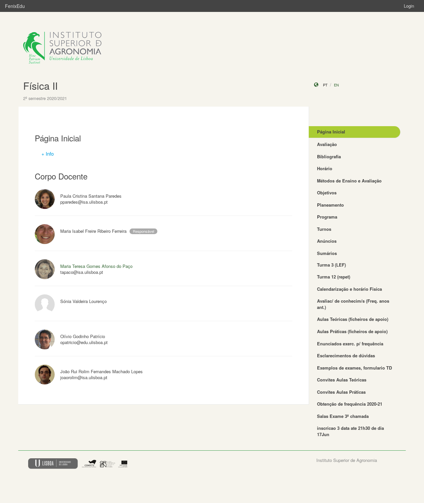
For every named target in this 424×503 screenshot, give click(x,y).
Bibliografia (329, 156)
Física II (40, 85)
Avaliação (327, 144)
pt (325, 84)
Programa (327, 217)
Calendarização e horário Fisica (349, 289)
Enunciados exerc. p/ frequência (350, 343)
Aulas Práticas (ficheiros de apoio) (352, 331)
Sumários (327, 253)
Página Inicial (331, 131)
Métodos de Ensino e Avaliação (349, 180)
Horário (324, 168)
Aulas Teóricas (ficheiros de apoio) (352, 319)
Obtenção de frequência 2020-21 (349, 404)
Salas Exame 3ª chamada (343, 416)
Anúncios (327, 241)
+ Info (47, 153)
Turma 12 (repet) (333, 277)
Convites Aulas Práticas (341, 392)
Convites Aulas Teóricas (341, 380)
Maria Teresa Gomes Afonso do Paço (96, 266)
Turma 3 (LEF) (331, 265)
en (336, 84)
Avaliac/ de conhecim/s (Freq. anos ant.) (353, 304)
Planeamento (330, 205)
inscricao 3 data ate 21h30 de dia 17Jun (350, 431)
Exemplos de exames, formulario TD (354, 368)
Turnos (324, 229)
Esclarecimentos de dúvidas (346, 355)
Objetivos (327, 192)
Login (409, 6)
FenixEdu (15, 6)
